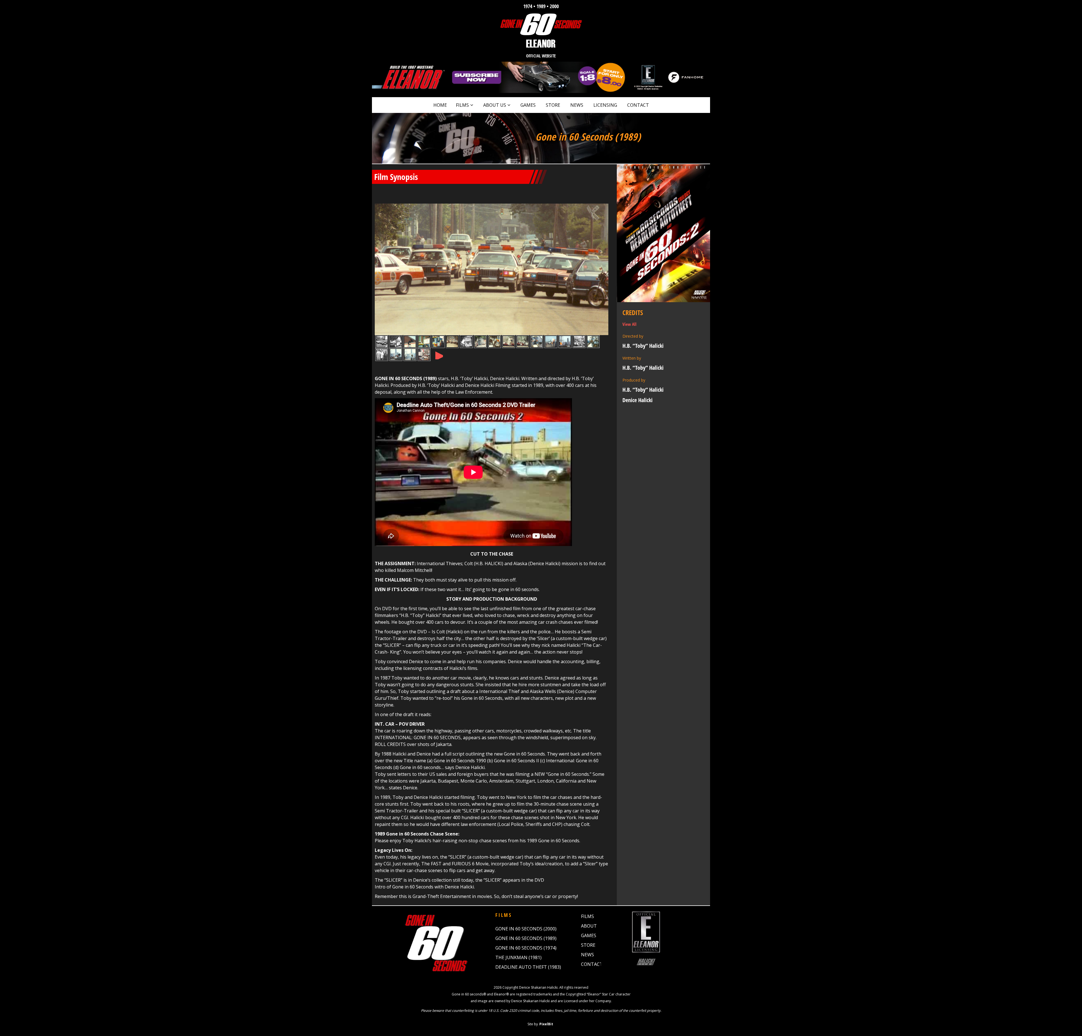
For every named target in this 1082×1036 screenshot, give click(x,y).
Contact (638, 105)
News (576, 105)
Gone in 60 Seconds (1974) (525, 948)
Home (440, 105)
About (589, 926)
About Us (494, 105)
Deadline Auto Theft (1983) (528, 967)
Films (462, 105)
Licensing (605, 105)
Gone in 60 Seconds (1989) (525, 938)
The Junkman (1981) (518, 957)
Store (553, 105)
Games (528, 105)
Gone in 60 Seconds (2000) (525, 929)
